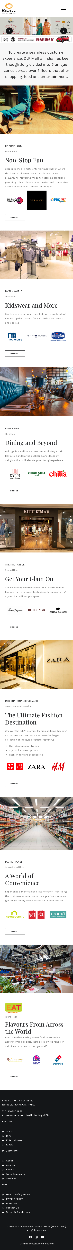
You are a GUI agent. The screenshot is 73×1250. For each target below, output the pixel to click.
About (9, 1160)
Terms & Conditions (18, 1212)
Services (11, 1178)
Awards (10, 1165)
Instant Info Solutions (41, 1243)
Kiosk (9, 1144)
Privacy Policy (14, 1198)
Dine (9, 1135)
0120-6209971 (13, 1111)
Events (10, 1169)
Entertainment (15, 1140)
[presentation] (9, 30)
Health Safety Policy (18, 1194)
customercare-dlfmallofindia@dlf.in (27, 1115)
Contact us (12, 1207)
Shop (9, 1131)
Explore (14, 217)
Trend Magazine (15, 1173)
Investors (11, 1203)
